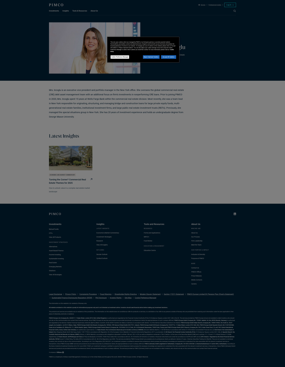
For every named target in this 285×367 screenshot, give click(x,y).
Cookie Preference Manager (119, 57)
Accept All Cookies (168, 57)
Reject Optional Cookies (151, 57)
